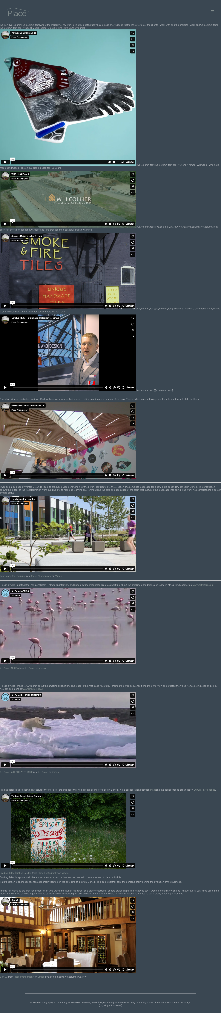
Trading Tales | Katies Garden (15, 873)
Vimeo (58, 576)
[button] (212, 12)
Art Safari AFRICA (9, 668)
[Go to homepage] (18, 12)
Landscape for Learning (12, 576)
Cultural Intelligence (204, 789)
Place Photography (41, 576)
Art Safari (30, 668)
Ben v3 (4, 976)
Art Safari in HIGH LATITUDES (16, 772)
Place (153, 789)
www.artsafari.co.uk (203, 584)
